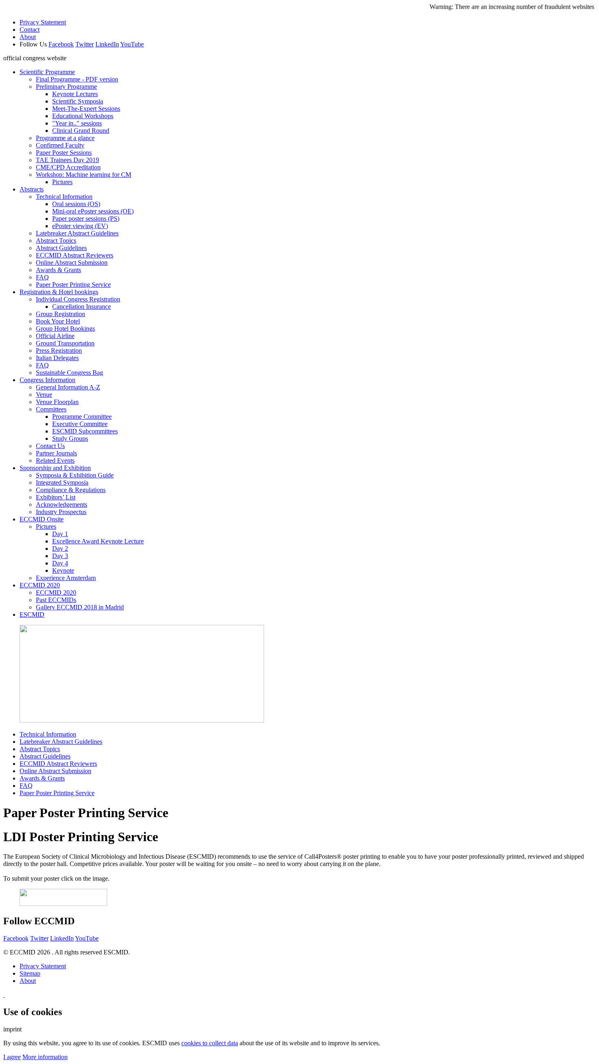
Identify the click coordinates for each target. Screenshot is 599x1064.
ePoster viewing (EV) (80, 225)
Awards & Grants (58, 269)
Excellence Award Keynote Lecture (98, 541)
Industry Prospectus (61, 511)
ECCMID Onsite (42, 519)
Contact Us (50, 445)
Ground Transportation (65, 343)
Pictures (62, 181)
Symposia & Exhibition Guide (75, 475)
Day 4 (60, 563)
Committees (51, 409)
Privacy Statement (43, 22)
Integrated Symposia (62, 482)
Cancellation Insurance (81, 306)
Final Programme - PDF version (77, 79)
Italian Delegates (57, 357)
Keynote (63, 570)
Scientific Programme (47, 71)
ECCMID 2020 (40, 585)
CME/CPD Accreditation (68, 167)
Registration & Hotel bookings (59, 291)
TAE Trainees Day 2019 (67, 159)
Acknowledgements (61, 504)
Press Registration (59, 350)
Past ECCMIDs (56, 599)
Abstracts (32, 189)
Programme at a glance (65, 137)
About (28, 36)
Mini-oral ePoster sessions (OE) (93, 211)
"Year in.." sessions (77, 123)
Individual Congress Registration (78, 299)
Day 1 (60, 533)
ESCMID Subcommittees (85, 431)
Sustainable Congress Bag (69, 372)
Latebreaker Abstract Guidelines (77, 233)
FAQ (42, 277)
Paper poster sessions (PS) (85, 218)
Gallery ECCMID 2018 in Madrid (80, 607)
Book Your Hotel (58, 321)
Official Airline (55, 335)
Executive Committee (80, 423)
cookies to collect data (209, 1043)
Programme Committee (82, 416)
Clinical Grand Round (80, 130)
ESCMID (32, 614)
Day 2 (60, 548)
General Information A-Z (68, 387)
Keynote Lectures (75, 93)
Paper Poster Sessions (64, 152)
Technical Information (64, 196)
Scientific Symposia (77, 101)
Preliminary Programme (66, 86)
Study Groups (70, 438)
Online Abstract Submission (72, 262)
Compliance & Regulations (71, 489)
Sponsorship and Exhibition (55, 467)
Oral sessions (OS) (76, 203)
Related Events (55, 460)
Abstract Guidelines (61, 247)
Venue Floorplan (57, 401)
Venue (44, 394)
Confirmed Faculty (60, 145)
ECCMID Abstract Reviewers (74, 255)
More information (45, 1056)
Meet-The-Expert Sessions (86, 108)
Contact (30, 29)
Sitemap (30, 973)
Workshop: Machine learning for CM (83, 174)
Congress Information (47, 379)
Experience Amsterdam (66, 577)
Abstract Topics (56, 240)
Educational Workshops (82, 115)
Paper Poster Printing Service (73, 284)
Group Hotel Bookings (65, 328)
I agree (12, 1056)
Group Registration (60, 313)
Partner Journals (56, 453)
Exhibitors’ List (55, 497)
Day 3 (60, 555)
